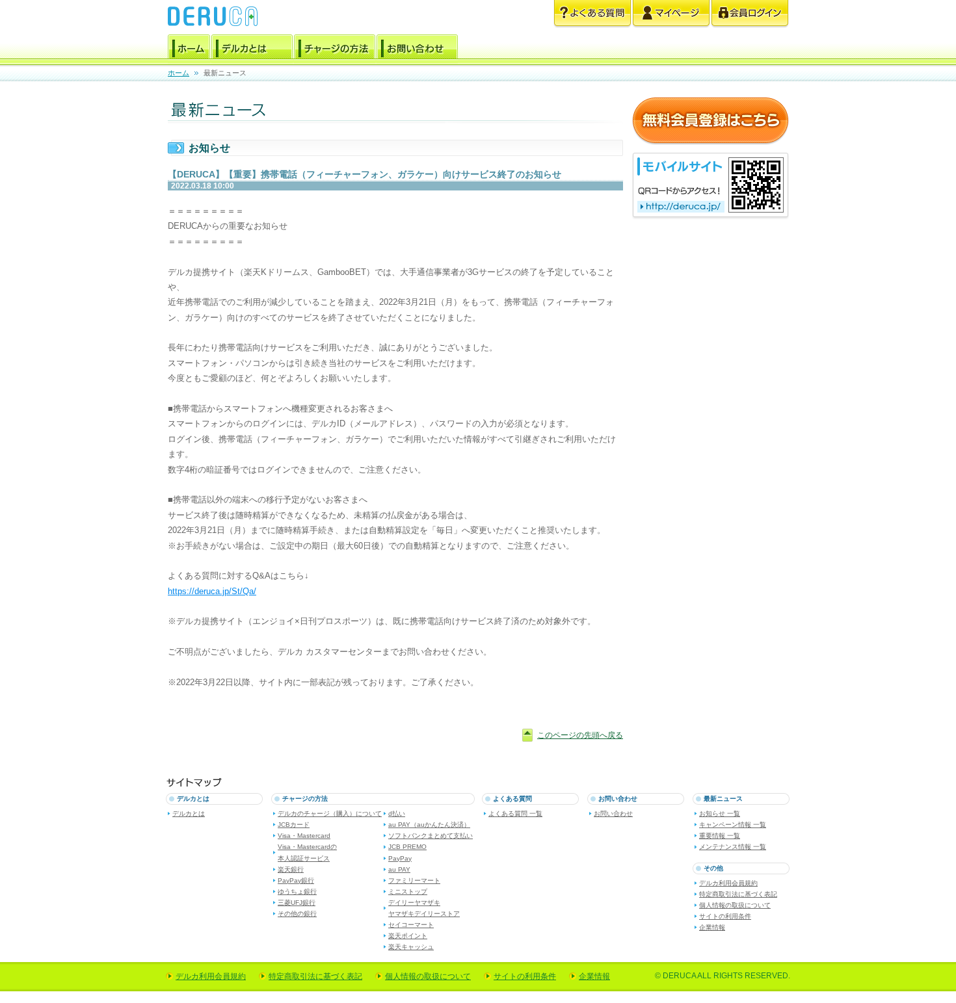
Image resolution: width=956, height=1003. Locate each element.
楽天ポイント (407, 935)
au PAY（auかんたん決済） (429, 824)
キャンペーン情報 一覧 (732, 824)
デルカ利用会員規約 (728, 883)
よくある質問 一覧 (515, 813)
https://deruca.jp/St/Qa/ (212, 591)
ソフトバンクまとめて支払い (430, 835)
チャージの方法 (334, 49)
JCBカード (294, 824)
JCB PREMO (407, 846)
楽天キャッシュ (411, 946)
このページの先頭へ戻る (580, 735)
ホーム (189, 49)
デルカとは (252, 49)
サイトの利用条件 (725, 916)
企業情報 (712, 927)
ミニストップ (407, 891)
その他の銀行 (297, 913)
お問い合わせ (417, 49)
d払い (396, 813)
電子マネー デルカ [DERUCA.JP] (213, 16)
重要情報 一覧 (719, 835)
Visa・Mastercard (304, 835)
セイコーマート (411, 924)
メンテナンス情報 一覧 (732, 846)
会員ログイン (750, 14)
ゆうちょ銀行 (297, 891)
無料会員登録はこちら (710, 121)
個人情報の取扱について (735, 905)
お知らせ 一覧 (719, 813)
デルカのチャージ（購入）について (330, 813)
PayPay (400, 858)
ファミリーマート (414, 880)
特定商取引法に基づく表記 (738, 894)
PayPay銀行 (296, 880)
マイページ (671, 14)
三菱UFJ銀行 (296, 902)
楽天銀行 (291, 869)
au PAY (399, 869)
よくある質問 (592, 14)
